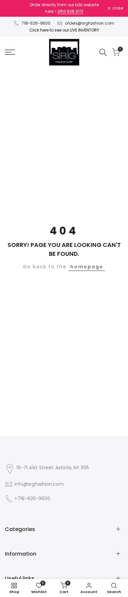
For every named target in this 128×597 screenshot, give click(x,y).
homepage (86, 266)
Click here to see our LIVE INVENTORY (64, 30)
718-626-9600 (36, 23)
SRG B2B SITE (70, 11)
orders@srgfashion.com (89, 23)
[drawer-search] (103, 52)
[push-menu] (10, 52)
